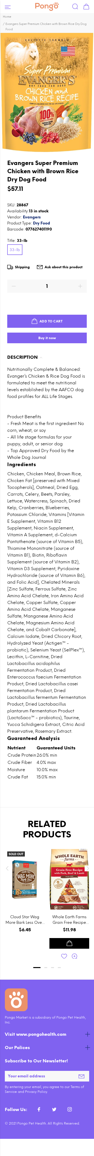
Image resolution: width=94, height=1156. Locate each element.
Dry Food (41, 223)
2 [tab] (45, 967)
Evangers (32, 217)
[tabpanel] (24, 899)
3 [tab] (52, 967)
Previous (7, 868)
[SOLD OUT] (25, 879)
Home (7, 16)
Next (87, 868)
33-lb (15, 249)
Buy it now (47, 338)
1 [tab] (36, 967)
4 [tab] (59, 967)
